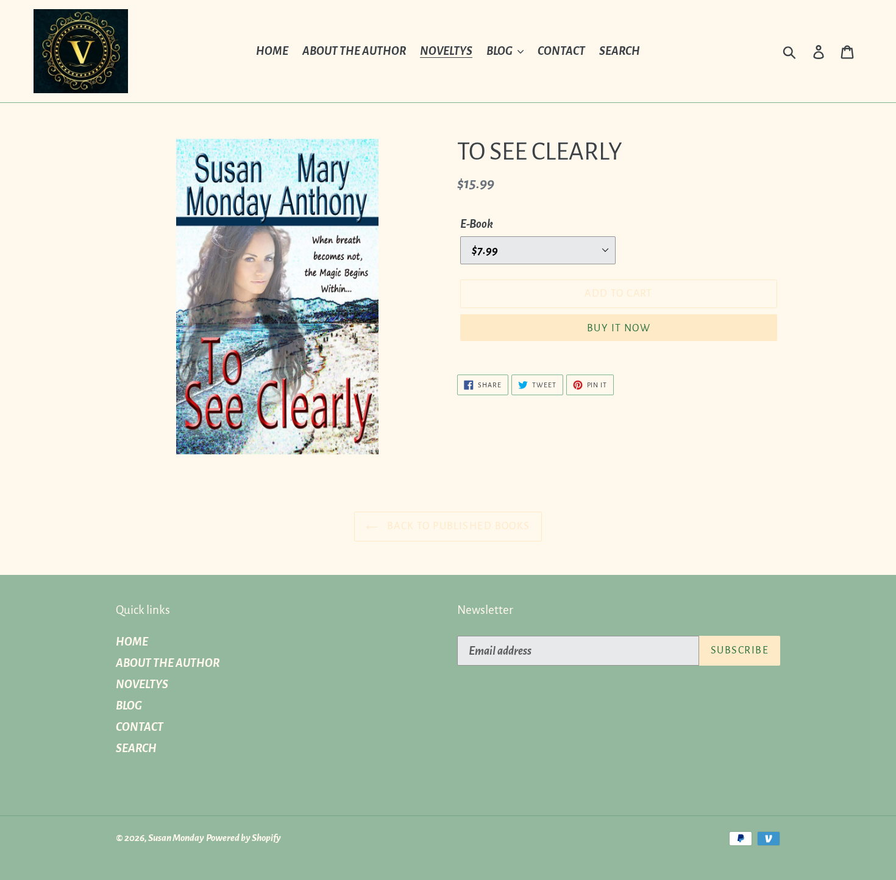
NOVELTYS (142, 684)
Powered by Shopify (243, 837)
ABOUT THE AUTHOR (167, 663)
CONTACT (139, 727)
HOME (132, 642)
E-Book (476, 224)
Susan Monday (176, 837)
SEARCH (136, 748)
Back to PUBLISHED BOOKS (457, 526)
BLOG (129, 706)
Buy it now (618, 328)
